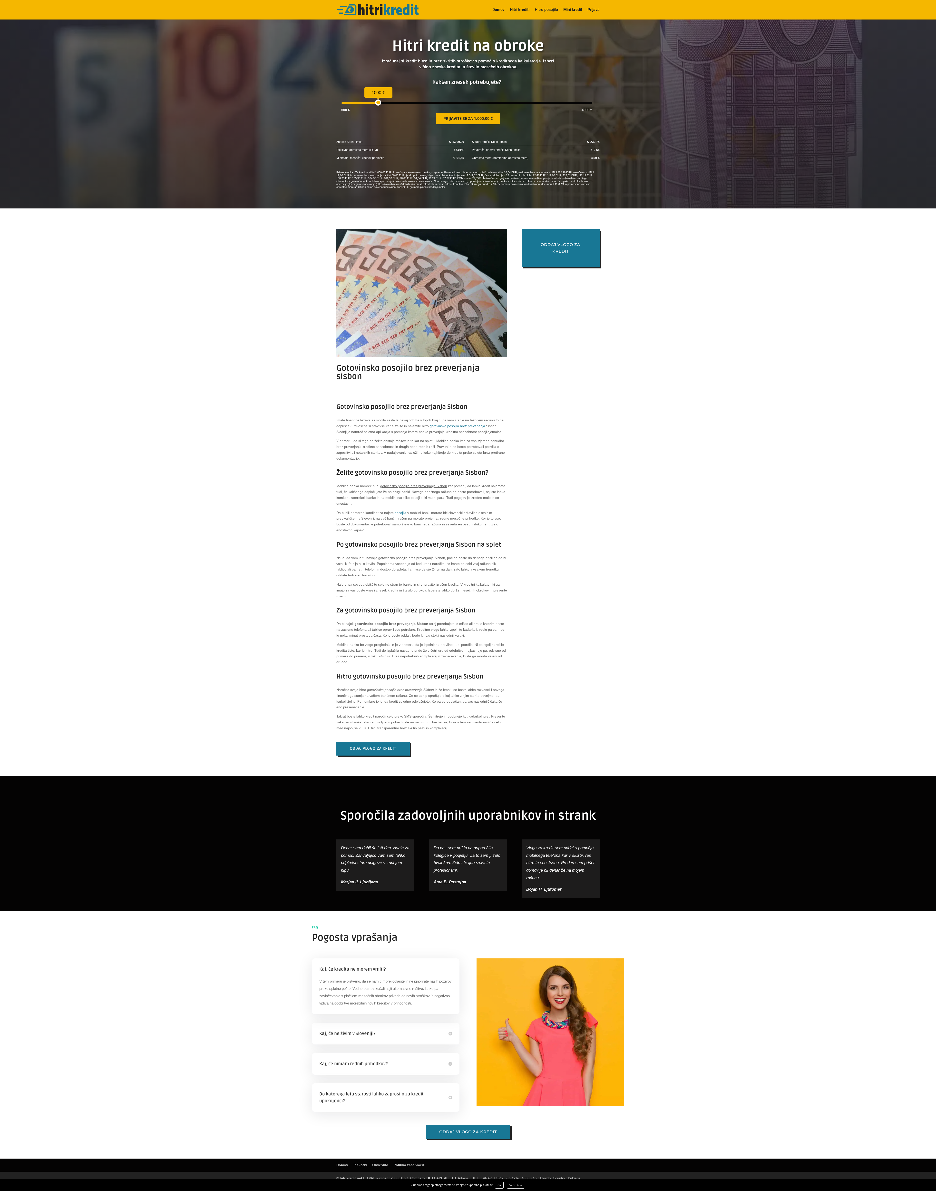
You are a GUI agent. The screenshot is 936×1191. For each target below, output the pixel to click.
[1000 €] (378, 102)
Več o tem (515, 1185)
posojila (400, 513)
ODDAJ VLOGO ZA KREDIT (373, 748)
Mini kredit (572, 10)
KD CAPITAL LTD (442, 1178)
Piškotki (360, 1165)
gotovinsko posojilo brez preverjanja (457, 426)
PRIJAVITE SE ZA (468, 118)
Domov (498, 10)
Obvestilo (380, 1165)
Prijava (593, 10)
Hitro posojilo (546, 10)
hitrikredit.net (351, 1178)
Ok (499, 1185)
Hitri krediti (519, 10)
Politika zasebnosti (409, 1165)
